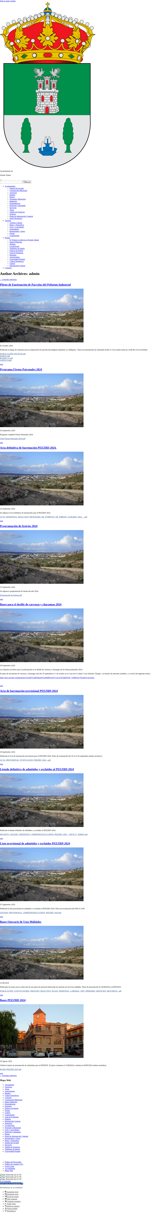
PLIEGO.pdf (5, 356)
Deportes (13, 255)
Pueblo (7, 238)
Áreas (12, 210)
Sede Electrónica (16, 218)
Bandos (12, 195)
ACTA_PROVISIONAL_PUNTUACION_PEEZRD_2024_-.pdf (25, 760)
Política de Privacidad (13, 1162)
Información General (17, 266)
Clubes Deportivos (17, 261)
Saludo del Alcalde (17, 188)
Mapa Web (9, 1171)
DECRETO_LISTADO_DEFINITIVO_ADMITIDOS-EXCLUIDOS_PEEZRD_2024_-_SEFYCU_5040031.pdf (43, 834)
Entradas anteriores (8, 280)
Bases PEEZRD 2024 (13, 1000)
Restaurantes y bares (17, 231)
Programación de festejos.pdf (11, 595)
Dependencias (15, 203)
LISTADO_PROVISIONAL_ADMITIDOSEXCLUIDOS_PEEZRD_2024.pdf (30, 913)
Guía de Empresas (16, 253)
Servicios (13, 208)
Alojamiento (14, 229)
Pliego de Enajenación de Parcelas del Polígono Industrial (35, 284)
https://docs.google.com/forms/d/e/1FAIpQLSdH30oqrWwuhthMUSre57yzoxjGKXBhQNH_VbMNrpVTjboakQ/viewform (47, 678)
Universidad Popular (17, 259)
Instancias (13, 201)
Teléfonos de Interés (17, 248)
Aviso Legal (9, 1166)
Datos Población (16, 242)
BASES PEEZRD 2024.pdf (10, 1069)
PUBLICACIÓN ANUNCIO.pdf (13, 354)
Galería (12, 264)
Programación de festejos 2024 (18, 526)
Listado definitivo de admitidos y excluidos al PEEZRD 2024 (37, 769)
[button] (11, 1184)
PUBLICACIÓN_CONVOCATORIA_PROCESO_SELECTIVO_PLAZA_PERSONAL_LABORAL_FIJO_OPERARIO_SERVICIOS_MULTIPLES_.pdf (60, 991)
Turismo (8, 221)
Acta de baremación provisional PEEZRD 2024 (29, 690)
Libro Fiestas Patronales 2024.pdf (12, 439)
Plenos (12, 197)
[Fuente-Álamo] (47, 167)
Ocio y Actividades (17, 227)
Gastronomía (14, 236)
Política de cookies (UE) (14, 1164)
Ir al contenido (5, 1181)
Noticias (13, 214)
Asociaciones (15, 257)
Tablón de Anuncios (17, 212)
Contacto (8, 268)
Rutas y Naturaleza (17, 225)
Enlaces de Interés (16, 251)
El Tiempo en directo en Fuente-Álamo (24, 240)
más (1, 364)
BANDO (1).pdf (6, 358)
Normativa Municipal (18, 199)
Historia (13, 244)
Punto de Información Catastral (21, 216)
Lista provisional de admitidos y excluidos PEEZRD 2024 (35, 843)
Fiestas (12, 233)
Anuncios (13, 193)
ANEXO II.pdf (6, 360)
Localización (14, 246)
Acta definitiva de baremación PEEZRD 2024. (28, 447)
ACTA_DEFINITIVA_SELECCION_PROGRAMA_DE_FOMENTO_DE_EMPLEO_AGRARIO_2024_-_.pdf (43, 517)
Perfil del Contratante (18, 206)
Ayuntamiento (10, 186)
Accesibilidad (10, 1168)
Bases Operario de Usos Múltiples (20, 921)
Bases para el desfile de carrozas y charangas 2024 (30, 604)
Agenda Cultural (16, 223)
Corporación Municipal (18, 191)
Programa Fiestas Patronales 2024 (21, 369)
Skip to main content (8, 1)
